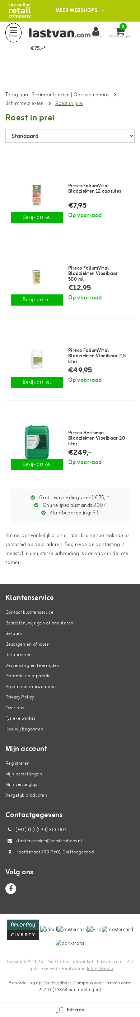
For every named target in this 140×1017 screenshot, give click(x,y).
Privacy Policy (19, 697)
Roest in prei (69, 104)
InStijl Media (100, 968)
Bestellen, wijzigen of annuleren (39, 623)
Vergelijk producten (26, 795)
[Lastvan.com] (19, 10)
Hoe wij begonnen (24, 729)
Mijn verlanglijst (22, 784)
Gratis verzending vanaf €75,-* (73, 498)
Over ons (14, 708)
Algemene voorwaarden (30, 687)
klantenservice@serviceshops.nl (48, 841)
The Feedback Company (68, 983)
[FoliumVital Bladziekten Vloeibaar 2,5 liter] (36, 359)
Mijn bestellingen (23, 774)
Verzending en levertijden (32, 665)
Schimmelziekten (24, 104)
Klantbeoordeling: (73, 513)
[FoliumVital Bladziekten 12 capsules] (36, 195)
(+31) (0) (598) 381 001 (40, 830)
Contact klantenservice (29, 612)
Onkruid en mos (91, 95)
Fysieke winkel (20, 718)
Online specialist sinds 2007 (74, 505)
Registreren (17, 763)
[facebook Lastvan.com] (10, 888)
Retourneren (18, 655)
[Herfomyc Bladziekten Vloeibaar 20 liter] (36, 442)
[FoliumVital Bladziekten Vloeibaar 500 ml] (36, 277)
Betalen (13, 633)
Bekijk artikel (37, 218)
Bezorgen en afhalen (27, 644)
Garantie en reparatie (28, 676)
